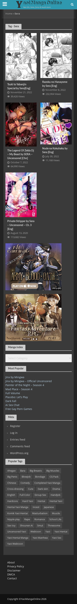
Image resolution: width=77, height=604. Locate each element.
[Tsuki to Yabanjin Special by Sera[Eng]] (21, 56)
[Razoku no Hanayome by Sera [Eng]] (56, 55)
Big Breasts (36, 470)
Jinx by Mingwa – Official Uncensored (28, 381)
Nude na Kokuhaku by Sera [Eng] (54, 150)
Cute (30, 489)
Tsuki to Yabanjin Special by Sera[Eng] (18, 86)
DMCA (11, 574)
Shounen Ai (26, 525)
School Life (55, 519)
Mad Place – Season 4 (18, 389)
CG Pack (54, 476)
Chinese (11, 483)
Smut (40, 525)
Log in (14, 433)
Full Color (25, 495)
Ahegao (11, 470)
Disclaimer (14, 570)
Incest (36, 507)
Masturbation (39, 513)
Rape (27, 519)
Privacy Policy (15, 566)
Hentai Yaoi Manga (17, 507)
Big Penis (12, 476)
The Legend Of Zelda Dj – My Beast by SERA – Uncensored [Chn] (20, 154)
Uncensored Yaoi (16, 531)
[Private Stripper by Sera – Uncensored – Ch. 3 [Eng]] (21, 194)
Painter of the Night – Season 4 (24, 385)
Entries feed (17, 439)
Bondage (40, 476)
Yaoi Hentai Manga (17, 537)
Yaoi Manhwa (40, 537)
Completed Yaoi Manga (47, 483)
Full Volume (12, 393)
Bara (22, 470)
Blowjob (26, 476)
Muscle (56, 513)
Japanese (49, 507)
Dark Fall (10, 401)
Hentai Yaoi (56, 501)
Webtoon (35, 531)
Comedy (25, 483)
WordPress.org (19, 453)
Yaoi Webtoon (15, 543)
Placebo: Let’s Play (16, 397)
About (11, 562)
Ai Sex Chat (12, 405)
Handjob (55, 495)
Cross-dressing (15, 489)
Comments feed (20, 446)
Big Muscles (52, 470)
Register (15, 426)
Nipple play (13, 519)
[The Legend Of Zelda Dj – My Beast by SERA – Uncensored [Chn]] (21, 124)
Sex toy (11, 525)
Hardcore (12, 501)
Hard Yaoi (27, 501)
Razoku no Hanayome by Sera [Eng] (54, 84)
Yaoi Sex (56, 537)
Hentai (41, 501)
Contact (12, 578)
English (11, 495)
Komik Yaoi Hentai (17, 513)
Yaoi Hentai (61, 531)
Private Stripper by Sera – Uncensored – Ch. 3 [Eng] (20, 225)
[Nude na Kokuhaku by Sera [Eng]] (56, 123)
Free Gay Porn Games (18, 409)
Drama (56, 489)
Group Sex (40, 495)
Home (8, 13)
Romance (39, 519)
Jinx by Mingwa (14, 377)
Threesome (54, 525)
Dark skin (43, 489)
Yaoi (47, 531)
